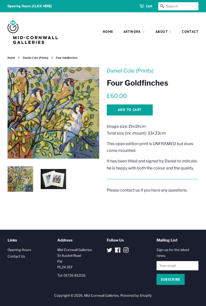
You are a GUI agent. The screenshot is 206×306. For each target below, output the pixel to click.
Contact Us (16, 256)
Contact (190, 31)
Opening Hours (19, 250)
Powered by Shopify (136, 295)
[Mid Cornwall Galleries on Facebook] (118, 251)
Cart (149, 6)
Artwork (132, 31)
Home (108, 31)
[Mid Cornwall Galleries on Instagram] (126, 251)
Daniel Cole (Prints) (35, 57)
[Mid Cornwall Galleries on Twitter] (109, 251)
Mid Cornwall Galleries (101, 295)
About (162, 31)
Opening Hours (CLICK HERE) (30, 6)
